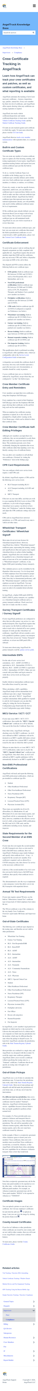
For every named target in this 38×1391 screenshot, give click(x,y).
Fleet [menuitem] (7, 1315)
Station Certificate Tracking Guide (14, 123)
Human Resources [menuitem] (10, 1337)
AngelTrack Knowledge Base (16, 26)
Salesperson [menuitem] (8, 1333)
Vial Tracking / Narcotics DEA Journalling (15, 1273)
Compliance (18, 52)
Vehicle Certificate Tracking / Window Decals (16, 1278)
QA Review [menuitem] (8, 1328)
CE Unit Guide (18, 132)
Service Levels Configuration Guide (16, 356)
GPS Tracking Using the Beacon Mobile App (16, 1289)
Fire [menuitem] (5, 1346)
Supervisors (6, 52)
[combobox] (17, 33)
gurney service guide (27, 650)
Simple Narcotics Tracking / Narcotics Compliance (18, 1295)
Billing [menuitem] (6, 1324)
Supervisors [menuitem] (7, 1310)
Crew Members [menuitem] (9, 1342)
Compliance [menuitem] (10, 1319)
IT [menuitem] (4, 1351)
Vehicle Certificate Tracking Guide (14, 120)
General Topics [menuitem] (9, 1301)
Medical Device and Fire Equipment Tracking (16, 1284)
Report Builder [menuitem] (9, 1360)
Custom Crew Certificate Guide (15, 237)
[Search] (33, 33)
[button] (33, 1301)
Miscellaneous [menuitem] (8, 1355)
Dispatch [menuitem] (7, 1306)
